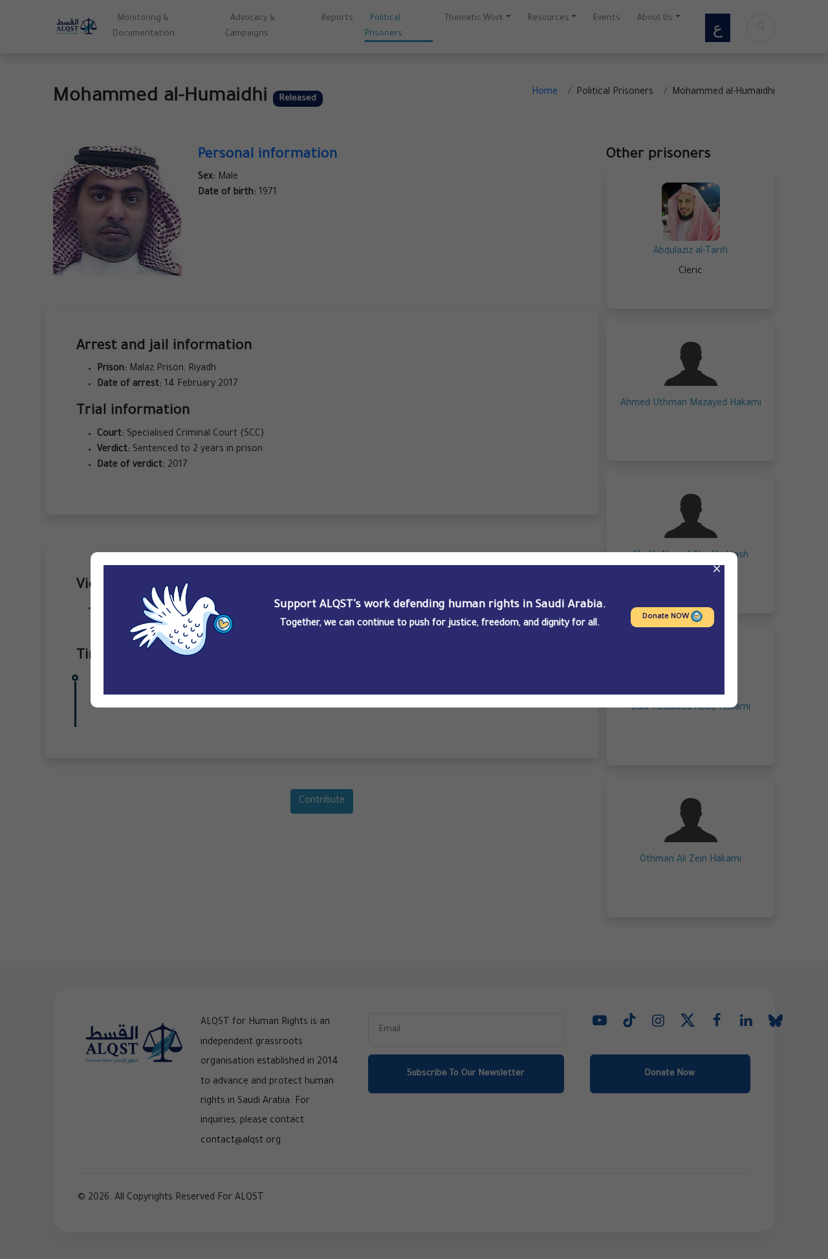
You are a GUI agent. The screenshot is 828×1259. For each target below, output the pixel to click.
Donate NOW (666, 617)
